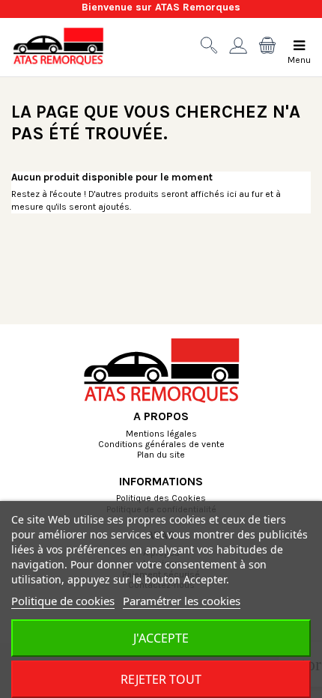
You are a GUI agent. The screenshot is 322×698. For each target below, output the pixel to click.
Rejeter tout (161, 679)
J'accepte (161, 638)
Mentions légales (161, 434)
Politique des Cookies (161, 499)
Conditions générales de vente (161, 445)
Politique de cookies (63, 600)
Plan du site (161, 455)
